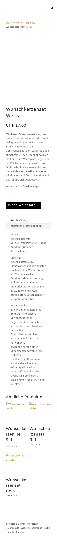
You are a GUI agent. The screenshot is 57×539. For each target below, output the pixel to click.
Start (8, 22)
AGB (46, 528)
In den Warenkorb (21, 205)
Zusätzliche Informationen (26, 226)
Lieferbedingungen (16, 532)
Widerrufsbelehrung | (32, 528)
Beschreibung (18, 220)
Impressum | (33, 524)
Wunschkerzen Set (23, 22)
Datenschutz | (13, 528)
